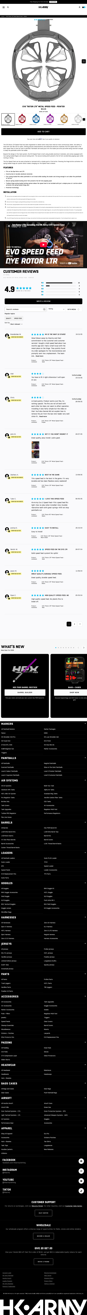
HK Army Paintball (8, 1275)
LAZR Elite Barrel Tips (51, 832)
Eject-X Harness (6, 926)
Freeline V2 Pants (7, 991)
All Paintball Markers (8, 729)
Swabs (46, 1010)
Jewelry (3, 1017)
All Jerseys (4, 949)
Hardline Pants (6, 987)
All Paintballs (5, 763)
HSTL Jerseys (48, 953)
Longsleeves (48, 1145)
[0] (83, 7)
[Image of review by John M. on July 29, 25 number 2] (37, 455)
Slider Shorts (5, 1059)
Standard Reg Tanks (51, 793)
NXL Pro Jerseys (6, 953)
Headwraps (48, 1074)
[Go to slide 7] (71, 647)
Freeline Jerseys (49, 957)
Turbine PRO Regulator (8, 813)
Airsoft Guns (48, 1103)
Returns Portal (37, 1206)
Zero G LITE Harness (51, 930)
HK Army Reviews (8, 1283)
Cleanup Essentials (7, 1025)
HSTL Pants (48, 983)
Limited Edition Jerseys (8, 961)
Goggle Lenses (6, 908)
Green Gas (47, 1107)
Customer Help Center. (73, 1206)
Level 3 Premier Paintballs (52, 771)
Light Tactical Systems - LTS (10, 1115)
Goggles (46, 1119)
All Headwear (5, 1070)
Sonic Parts (5, 878)
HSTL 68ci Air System (8, 793)
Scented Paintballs (7, 767)
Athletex (4, 1153)
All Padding (5, 1048)
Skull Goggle (5, 896)
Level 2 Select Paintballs (9, 771)
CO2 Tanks (47, 801)
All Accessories (6, 1002)
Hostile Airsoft (7, 1278)
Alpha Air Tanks (49, 790)
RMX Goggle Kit (49, 888)
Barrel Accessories (7, 843)
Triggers (4, 753)
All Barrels (4, 828)
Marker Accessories (50, 749)
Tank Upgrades (6, 809)
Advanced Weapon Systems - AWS (56, 1115)
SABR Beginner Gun (7, 749)
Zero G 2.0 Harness (7, 938)
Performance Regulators (52, 813)
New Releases (48, 1149)
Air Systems (5, 1119)
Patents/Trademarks (9, 1286)
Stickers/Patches (50, 1137)
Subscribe (53, 1)
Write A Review (43, 301)
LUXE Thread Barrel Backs (52, 843)
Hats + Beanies (6, 1078)
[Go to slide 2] (58, 647)
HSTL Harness (6, 930)
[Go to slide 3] (61, 647)
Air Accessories (49, 805)
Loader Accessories (50, 870)
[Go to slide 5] (66, 647)
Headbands (5, 1074)
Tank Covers (5, 805)
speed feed (18, 318)
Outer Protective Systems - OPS (55, 1111)
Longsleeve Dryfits (50, 961)
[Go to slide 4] (63, 647)
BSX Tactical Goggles (8, 904)
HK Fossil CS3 (5, 741)
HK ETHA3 (47, 741)
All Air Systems (6, 786)
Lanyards (47, 1033)
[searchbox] (23, 309)
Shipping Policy (48, 1278)
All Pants (4, 979)
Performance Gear (7, 1123)
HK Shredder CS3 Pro (8, 737)
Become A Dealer (43, 1236)
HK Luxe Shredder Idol (51, 737)
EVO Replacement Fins (8, 874)
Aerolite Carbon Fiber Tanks (53, 797)
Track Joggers (6, 983)
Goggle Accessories (50, 1006)
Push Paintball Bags (50, 1093)
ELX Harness (48, 926)
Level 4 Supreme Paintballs (10, 775)
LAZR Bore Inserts (7, 836)
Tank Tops (4, 1145)
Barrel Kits (47, 836)
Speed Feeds (5, 870)
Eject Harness (6, 934)
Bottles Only (5, 801)
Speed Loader (48, 866)
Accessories (48, 1123)
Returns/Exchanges (50, 1273)
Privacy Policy (48, 1281)
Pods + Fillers (5, 1013)
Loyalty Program (7, 1281)
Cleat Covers (48, 1021)
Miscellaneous (5, 1029)
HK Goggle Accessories (51, 908)
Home (2, 16)
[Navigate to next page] (80, 624)
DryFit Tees (5, 965)
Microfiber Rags (6, 912)
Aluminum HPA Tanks (8, 790)
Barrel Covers (48, 840)
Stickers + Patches (7, 1033)
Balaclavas (47, 1070)
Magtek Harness (49, 934)
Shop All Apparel (6, 1133)
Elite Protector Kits (7, 1037)
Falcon (3, 733)
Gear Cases (5, 1093)
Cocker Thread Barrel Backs (10, 847)
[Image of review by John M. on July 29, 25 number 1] (37, 446)
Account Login (7, 1273)
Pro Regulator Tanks (8, 797)
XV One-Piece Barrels (8, 840)
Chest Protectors (49, 1056)
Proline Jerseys (49, 949)
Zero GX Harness (49, 923)
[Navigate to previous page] (63, 624)
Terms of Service (49, 1283)
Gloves (46, 1052)
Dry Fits (46, 1133)
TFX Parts (47, 874)
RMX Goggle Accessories (9, 892)
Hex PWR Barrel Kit (50, 828)
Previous (3, 61)
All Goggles (5, 888)
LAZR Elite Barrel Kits (8, 832)
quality (8, 318)
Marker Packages (49, 729)
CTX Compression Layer (9, 1056)
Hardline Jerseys (6, 957)
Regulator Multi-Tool (50, 809)
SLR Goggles (48, 896)
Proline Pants (48, 979)
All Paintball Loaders (8, 858)
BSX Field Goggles (50, 904)
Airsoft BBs (5, 1107)
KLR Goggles (5, 900)
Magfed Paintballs (50, 763)
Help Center (43, 1213)
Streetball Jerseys (7, 969)
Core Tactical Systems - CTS (10, 1111)
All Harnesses (5, 923)
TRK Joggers (48, 987)
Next (84, 61)
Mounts (46, 1029)
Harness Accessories (51, 938)
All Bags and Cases (7, 1089)
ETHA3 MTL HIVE (6, 745)
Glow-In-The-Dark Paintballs (53, 767)
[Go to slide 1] (56, 647)
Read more (39, 356)
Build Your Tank (49, 786)
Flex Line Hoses (6, 817)
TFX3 (45, 862)
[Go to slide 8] (73, 647)
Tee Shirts (47, 1141)
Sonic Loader (5, 862)
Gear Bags (47, 1089)
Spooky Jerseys (49, 965)
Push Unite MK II (49, 900)
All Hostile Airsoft (7, 1103)
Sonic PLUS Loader (50, 858)
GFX (2, 866)
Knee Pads (47, 1048)
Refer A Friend (43, 1261)
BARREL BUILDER (25, 692)
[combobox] (56, 309)
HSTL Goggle (48, 892)
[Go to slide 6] (68, 647)
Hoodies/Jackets (7, 1149)
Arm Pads (4, 1052)
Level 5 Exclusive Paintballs (53, 775)
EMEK (46, 733)
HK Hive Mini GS (49, 745)
